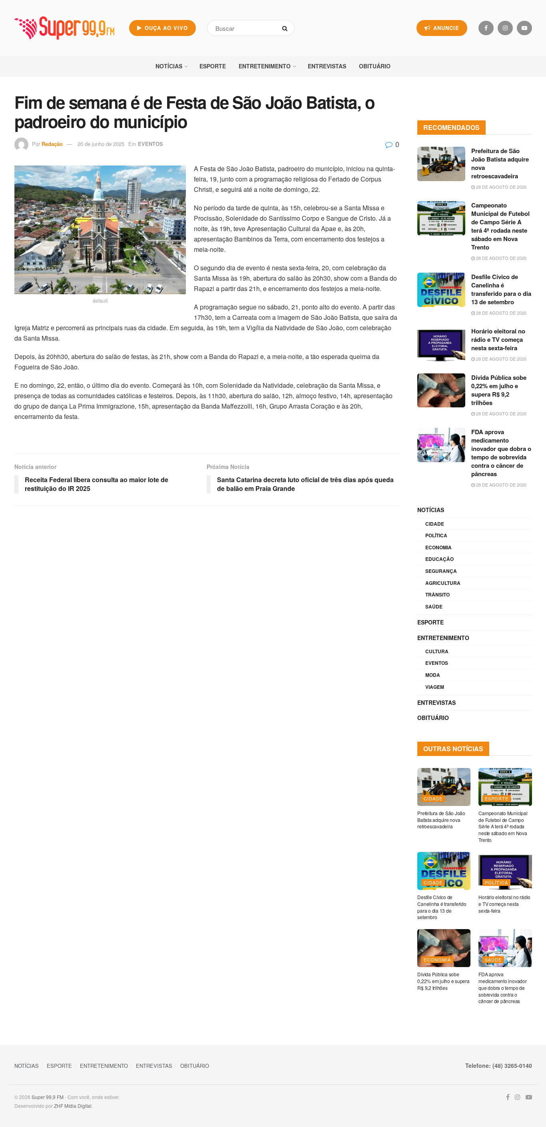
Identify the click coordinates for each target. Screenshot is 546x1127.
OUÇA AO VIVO (165, 28)
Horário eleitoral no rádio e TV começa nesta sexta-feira (498, 339)
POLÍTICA (436, 535)
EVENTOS (150, 144)
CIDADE (434, 523)
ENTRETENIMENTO (265, 66)
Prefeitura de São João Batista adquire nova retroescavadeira (500, 163)
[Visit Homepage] (64, 28)
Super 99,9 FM (48, 1096)
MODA (432, 674)
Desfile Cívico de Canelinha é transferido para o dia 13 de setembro (501, 289)
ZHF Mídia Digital (73, 1105)
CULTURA (436, 651)
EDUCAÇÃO (439, 559)
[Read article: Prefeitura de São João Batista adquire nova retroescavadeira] (441, 164)
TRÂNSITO (437, 594)
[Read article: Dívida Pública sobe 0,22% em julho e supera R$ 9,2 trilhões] (441, 390)
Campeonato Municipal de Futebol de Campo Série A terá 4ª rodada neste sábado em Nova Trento (500, 226)
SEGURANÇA (441, 570)
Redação (52, 144)
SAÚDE (433, 606)
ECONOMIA (438, 547)
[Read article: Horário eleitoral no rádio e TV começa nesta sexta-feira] (441, 344)
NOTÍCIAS (168, 66)
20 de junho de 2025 (101, 144)
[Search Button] (286, 28)
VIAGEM (434, 686)
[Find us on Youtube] (524, 28)
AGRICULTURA (442, 582)
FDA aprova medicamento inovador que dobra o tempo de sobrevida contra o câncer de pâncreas (501, 452)
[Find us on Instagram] (505, 28)
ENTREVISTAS (327, 66)
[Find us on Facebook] (486, 28)
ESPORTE (212, 66)
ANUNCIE (445, 28)
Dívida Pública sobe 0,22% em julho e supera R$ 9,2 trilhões (498, 390)
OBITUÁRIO (375, 66)
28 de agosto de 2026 (500, 187)
